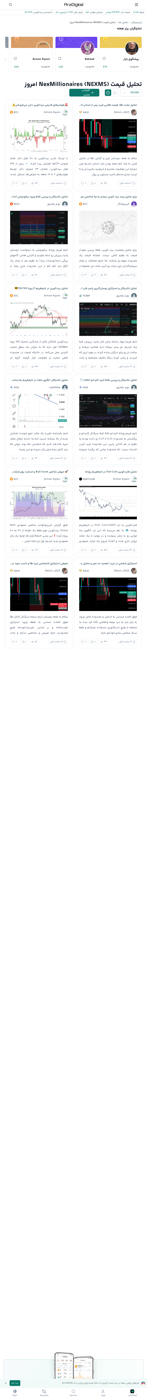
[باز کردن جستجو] (10, 4)
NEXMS (135, 93)
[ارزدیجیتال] (73, 5)
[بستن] (6, 1383)
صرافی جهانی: (96, 12)
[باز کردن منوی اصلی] (136, 4)
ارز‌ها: (141, 12)
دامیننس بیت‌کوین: (42, 12)
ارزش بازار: (78, 12)
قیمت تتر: (125, 12)
